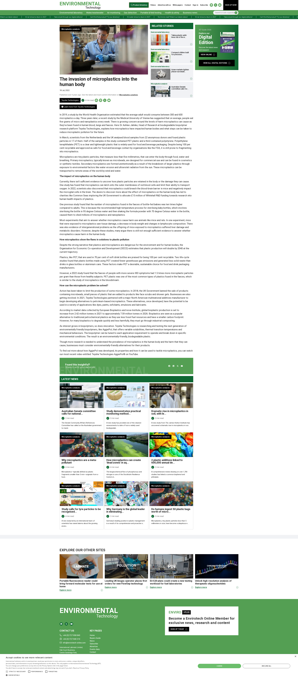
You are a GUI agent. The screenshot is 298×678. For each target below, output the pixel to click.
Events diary (95, 649)
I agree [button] (219, 666)
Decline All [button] (266, 666)
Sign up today (177, 629)
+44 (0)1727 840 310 (71, 639)
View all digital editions (215, 63)
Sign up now (231, 5)
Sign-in (195, 5)
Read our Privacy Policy (81, 668)
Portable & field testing (151, 12)
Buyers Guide (95, 638)
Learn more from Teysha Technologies (79, 107)
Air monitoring (113, 12)
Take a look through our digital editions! (183, 17)
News (92, 641)
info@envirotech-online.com (74, 643)
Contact (188, 5)
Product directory (140, 5)
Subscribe (204, 5)
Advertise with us (164, 5)
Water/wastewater (94, 12)
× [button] (295, 656)
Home (92, 635)
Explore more (65, 590)
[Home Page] (80, 5)
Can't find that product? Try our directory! (50, 17)
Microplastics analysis (128, 95)
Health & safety (172, 12)
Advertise (94, 646)
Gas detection (130, 12)
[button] (7, 671)
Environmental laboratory (71, 12)
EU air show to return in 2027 (151, 17)
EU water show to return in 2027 (84, 17)
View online (206, 54)
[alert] (149, 666)
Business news (190, 12)
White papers (178, 5)
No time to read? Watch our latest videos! (118, 17)
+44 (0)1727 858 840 (71, 635)
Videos (153, 5)
